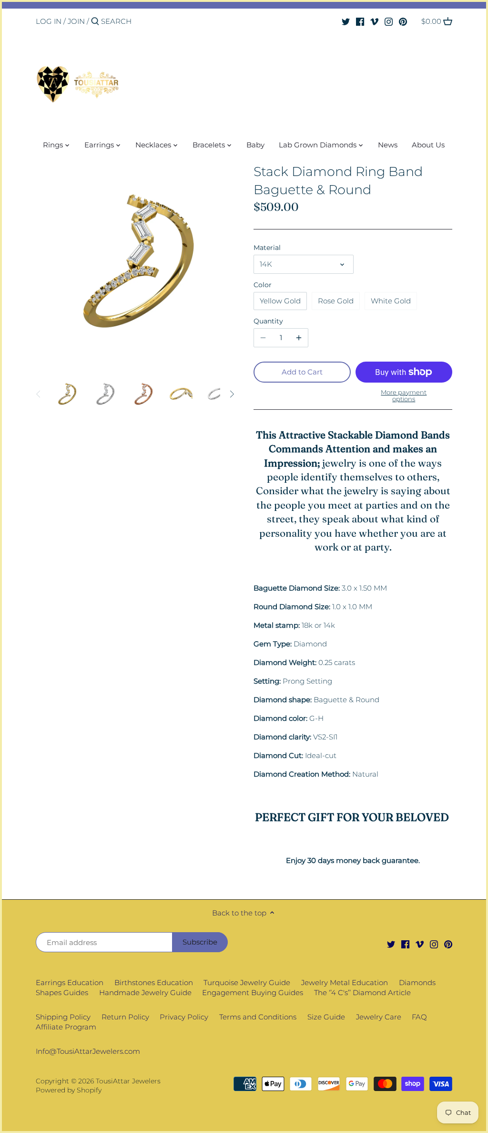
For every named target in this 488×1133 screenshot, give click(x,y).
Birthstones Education (153, 982)
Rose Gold (336, 300)
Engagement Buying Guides (252, 992)
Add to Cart (302, 371)
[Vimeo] (374, 21)
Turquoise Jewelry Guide (246, 982)
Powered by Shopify (69, 1090)
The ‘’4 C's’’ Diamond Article (362, 992)
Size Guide (326, 1016)
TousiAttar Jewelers (128, 1081)
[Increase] (299, 338)
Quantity (268, 321)
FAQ (419, 1016)
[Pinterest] (403, 21)
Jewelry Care (378, 1016)
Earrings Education (69, 982)
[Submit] (95, 22)
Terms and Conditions (257, 1016)
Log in (48, 21)
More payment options (404, 396)
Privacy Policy (184, 1016)
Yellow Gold (280, 300)
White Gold (391, 300)
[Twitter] (346, 21)
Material (267, 247)
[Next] (231, 394)
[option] (66, 394)
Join (76, 21)
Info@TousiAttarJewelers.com (88, 1051)
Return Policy (125, 1016)
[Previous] (38, 394)
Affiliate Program (66, 1026)
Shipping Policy (63, 1016)
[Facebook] (360, 21)
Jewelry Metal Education (344, 982)
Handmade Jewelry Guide (145, 992)
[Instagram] (389, 21)
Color (263, 285)
